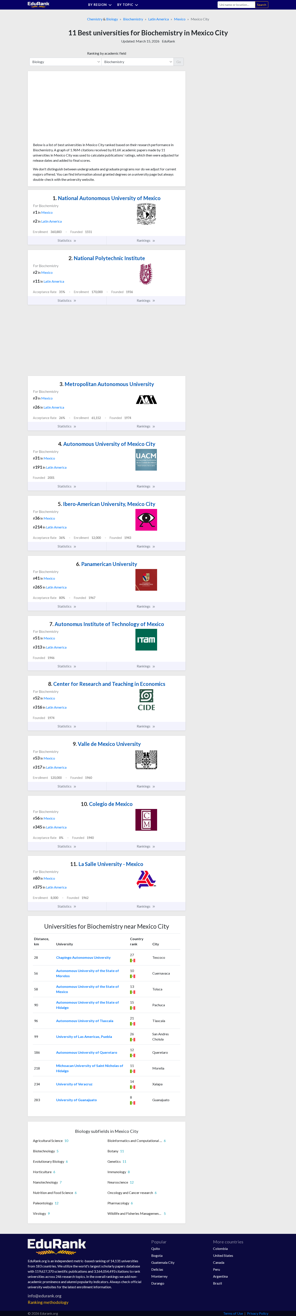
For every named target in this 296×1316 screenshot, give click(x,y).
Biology (112, 19)
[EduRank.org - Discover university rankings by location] (38, 4)
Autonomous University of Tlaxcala (84, 1021)
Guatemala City (162, 1262)
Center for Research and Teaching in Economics (106, 684)
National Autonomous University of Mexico (107, 198)
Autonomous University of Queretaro (86, 1052)
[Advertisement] (65, 108)
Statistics (65, 240)
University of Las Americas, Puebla (84, 1036)
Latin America (158, 19)
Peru (216, 1269)
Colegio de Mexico (107, 804)
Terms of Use (233, 1313)
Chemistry (94, 19)
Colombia (220, 1248)
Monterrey (159, 1276)
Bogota (157, 1255)
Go (178, 62)
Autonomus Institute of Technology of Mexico (106, 624)
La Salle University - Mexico (106, 864)
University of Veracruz (74, 1084)
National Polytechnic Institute (106, 258)
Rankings (144, 240)
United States (223, 1255)
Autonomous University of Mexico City (106, 444)
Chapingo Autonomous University (83, 957)
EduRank (168, 41)
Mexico (179, 19)
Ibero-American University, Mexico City (106, 504)
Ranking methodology (48, 1302)
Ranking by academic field (106, 53)
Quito (155, 1248)
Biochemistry (133, 19)
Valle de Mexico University (107, 744)
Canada (218, 1262)
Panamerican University (106, 564)
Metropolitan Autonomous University (106, 384)
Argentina (220, 1276)
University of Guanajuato (76, 1100)
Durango (157, 1283)
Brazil (217, 1283)
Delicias (157, 1269)
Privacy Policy (257, 1313)
